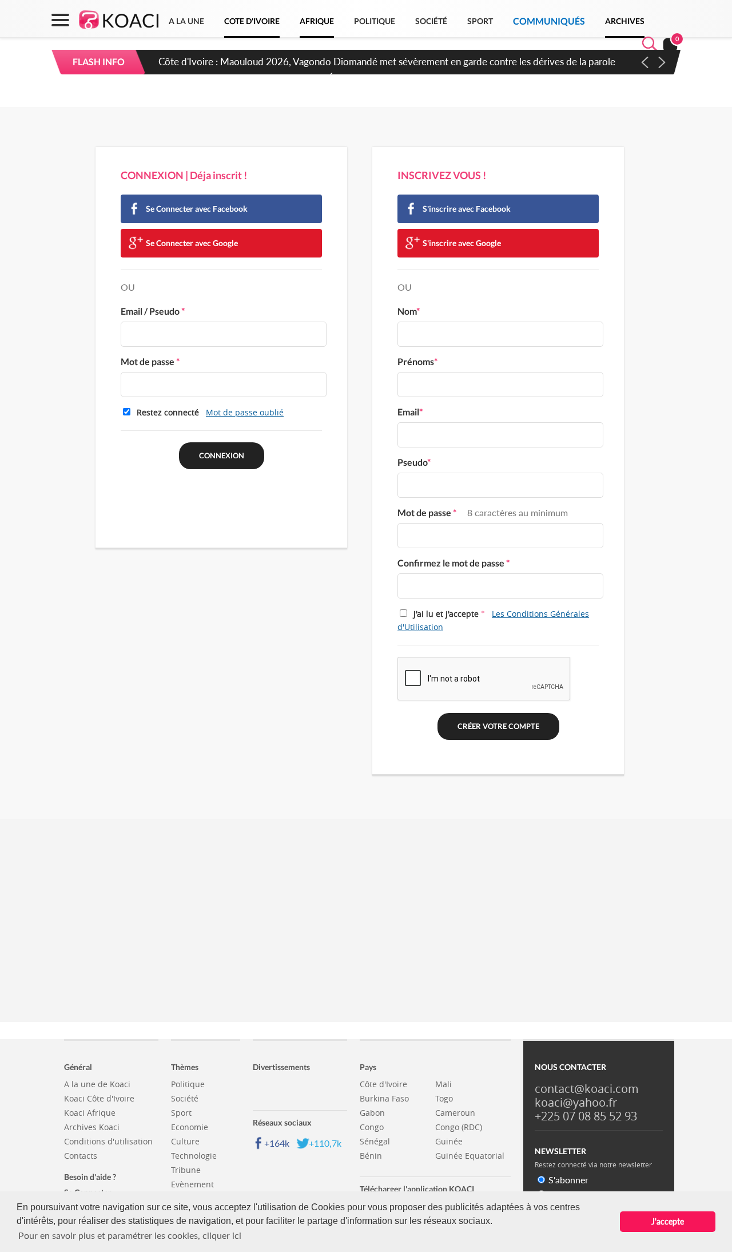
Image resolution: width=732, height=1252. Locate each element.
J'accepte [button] (667, 1221)
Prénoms (417, 361)
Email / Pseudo (153, 311)
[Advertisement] (366, 933)
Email (410, 411)
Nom (408, 311)
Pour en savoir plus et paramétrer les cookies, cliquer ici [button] (129, 1235)
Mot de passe (150, 361)
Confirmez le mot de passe (453, 562)
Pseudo (414, 462)
